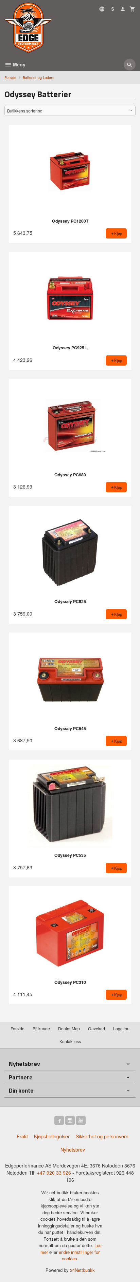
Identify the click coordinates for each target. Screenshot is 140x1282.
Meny (18, 64)
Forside (10, 77)
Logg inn (121, 1028)
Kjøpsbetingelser (52, 1136)
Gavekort (96, 1028)
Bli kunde (41, 1028)
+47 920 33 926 (54, 1172)
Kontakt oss (70, 1041)
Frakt (22, 1136)
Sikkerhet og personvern (102, 1136)
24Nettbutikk (82, 1270)
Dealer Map (69, 1028)
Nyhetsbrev (72, 1149)
